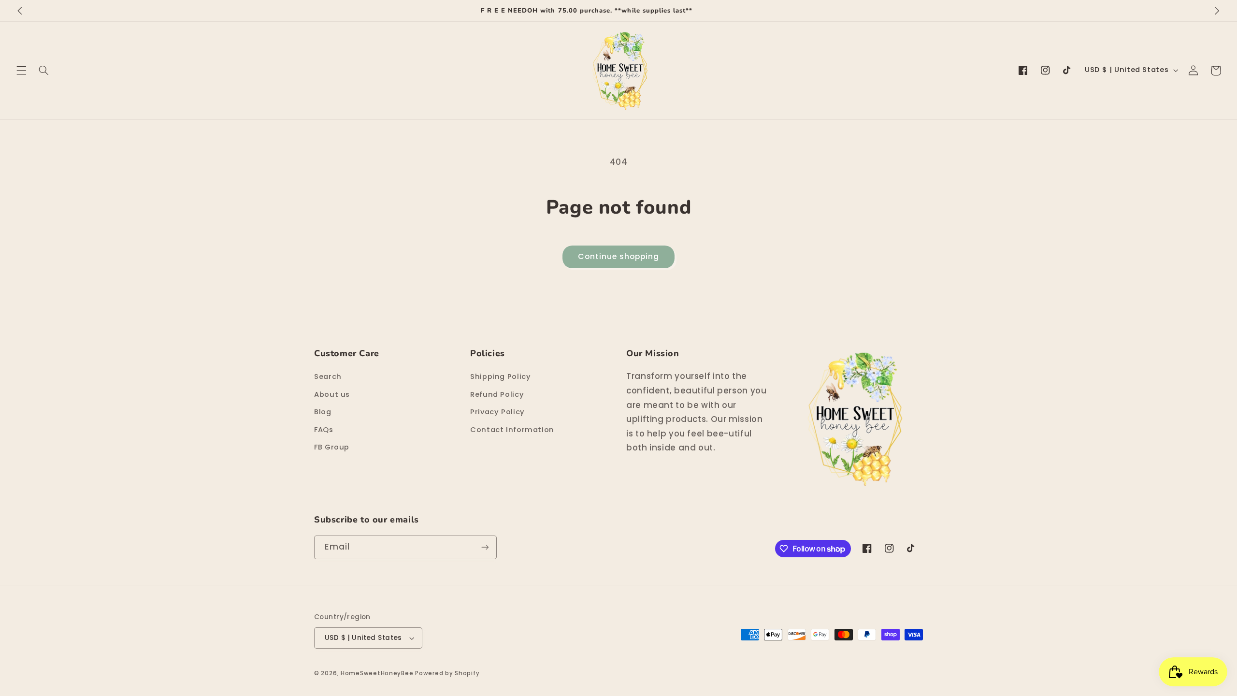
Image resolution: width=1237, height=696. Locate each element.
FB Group (331, 447)
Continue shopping (619, 256)
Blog (322, 412)
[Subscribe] (485, 547)
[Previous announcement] (19, 10)
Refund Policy (497, 394)
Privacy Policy (497, 412)
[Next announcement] (1217, 10)
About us (332, 394)
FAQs (323, 430)
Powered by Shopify (447, 673)
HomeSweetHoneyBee (377, 673)
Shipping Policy (500, 376)
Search (328, 376)
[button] (21, 70)
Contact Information (512, 430)
